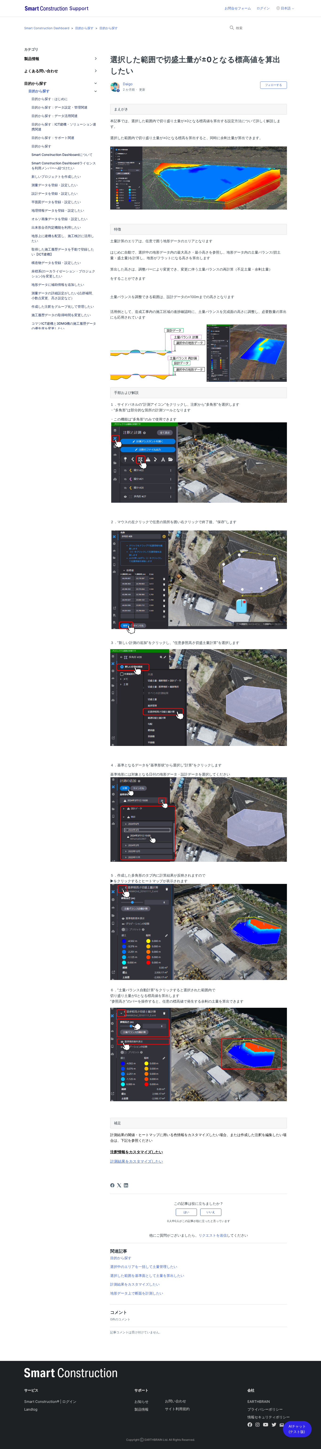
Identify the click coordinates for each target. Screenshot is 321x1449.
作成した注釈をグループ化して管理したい (62, 306)
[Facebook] (112, 1185)
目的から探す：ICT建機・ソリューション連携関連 (63, 126)
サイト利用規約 (177, 1409)
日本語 (286, 8)
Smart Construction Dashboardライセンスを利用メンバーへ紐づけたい (63, 165)
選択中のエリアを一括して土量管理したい (143, 1266)
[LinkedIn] (126, 1185)
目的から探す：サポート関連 (52, 138)
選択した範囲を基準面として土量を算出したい (147, 1275)
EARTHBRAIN (258, 1401)
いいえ (211, 1212)
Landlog (30, 1409)
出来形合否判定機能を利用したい (56, 227)
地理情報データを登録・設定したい (57, 210)
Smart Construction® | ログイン (50, 1401)
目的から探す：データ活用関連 (54, 116)
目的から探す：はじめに (49, 99)
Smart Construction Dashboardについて (62, 155)
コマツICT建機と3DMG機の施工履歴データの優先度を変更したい (63, 325)
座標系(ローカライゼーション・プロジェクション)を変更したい (63, 273)
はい (186, 1212)
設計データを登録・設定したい (54, 193)
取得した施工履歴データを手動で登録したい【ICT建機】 (62, 251)
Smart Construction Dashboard (46, 28)
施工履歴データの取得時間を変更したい (61, 315)
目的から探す (84, 28)
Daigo (128, 84)
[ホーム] (70, 1373)
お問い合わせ (175, 1401)
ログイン (263, 8)
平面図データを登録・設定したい (56, 202)
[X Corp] (119, 1185)
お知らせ (141, 1401)
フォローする (273, 85)
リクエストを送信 (213, 1235)
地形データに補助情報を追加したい (57, 285)
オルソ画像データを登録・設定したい (59, 219)
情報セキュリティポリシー (268, 1417)
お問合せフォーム (238, 8)
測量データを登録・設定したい (54, 185)
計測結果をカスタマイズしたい (135, 1284)
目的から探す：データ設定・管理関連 (59, 107)
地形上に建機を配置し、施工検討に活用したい (62, 238)
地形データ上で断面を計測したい (136, 1293)
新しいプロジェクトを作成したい (56, 176)
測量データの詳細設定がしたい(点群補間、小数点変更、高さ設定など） (63, 295)
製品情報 (141, 1409)
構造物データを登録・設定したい (56, 263)
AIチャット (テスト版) (297, 1429)
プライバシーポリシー (265, 1409)
